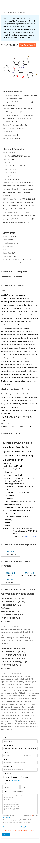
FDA (32, 787)
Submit (6, 835)
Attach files (7, 817)
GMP (24, 787)
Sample (6, 787)
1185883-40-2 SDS (30, 536)
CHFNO (10, 553)
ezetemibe (10, 574)
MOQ (15, 787)
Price (6, 791)
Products (11, 12)
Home (3, 12)
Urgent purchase (18, 791)
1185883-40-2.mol (15, 138)
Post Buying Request (27, 45)
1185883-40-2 (14, 122)
